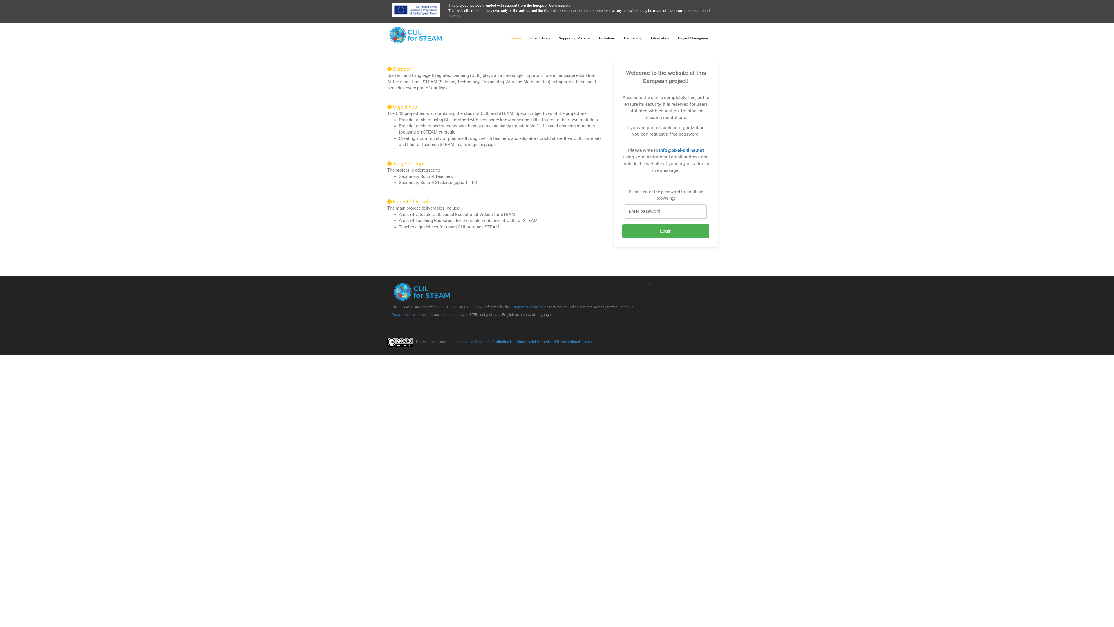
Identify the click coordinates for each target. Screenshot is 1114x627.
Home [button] (516, 38)
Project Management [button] (694, 38)
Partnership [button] (633, 38)
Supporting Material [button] (574, 38)
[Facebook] (650, 283)
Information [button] (660, 38)
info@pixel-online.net (681, 150)
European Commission (529, 307)
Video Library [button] (539, 38)
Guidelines (607, 38)
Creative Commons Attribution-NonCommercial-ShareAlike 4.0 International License (526, 342)
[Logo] (415, 34)
